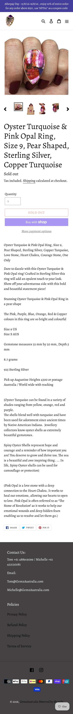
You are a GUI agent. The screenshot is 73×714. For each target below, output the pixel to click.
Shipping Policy (18, 635)
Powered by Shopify (51, 702)
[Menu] (67, 20)
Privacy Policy (17, 614)
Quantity (10, 194)
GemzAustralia (29, 702)
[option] (18, 107)
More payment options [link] (36, 231)
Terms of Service (19, 646)
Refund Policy (17, 624)
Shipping (29, 180)
